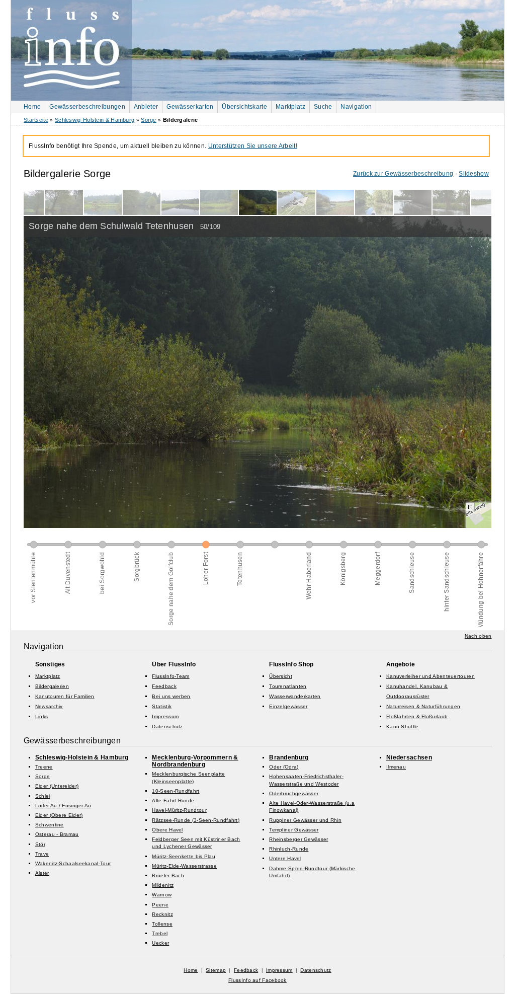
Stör (40, 844)
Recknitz (162, 914)
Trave (42, 854)
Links (41, 716)
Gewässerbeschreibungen (87, 106)
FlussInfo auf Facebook (257, 980)
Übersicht (280, 676)
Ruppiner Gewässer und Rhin (305, 820)
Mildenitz (163, 885)
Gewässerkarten (189, 106)
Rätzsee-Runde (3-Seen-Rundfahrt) (195, 820)
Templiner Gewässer (293, 829)
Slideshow (474, 173)
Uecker (160, 943)
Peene (160, 904)
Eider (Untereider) (56, 786)
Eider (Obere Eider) (59, 815)
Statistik (161, 706)
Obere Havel (167, 829)
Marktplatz (290, 106)
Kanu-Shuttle (402, 726)
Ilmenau (396, 767)
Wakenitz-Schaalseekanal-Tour (73, 863)
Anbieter (146, 106)
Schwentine (49, 824)
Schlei (42, 796)
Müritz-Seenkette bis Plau (183, 856)
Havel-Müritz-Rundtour (179, 810)
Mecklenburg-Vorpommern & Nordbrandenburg (195, 761)
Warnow (161, 894)
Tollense (162, 924)
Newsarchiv (49, 706)
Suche (323, 106)
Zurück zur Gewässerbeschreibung (403, 173)
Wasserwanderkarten (294, 696)
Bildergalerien (52, 686)
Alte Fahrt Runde (173, 800)
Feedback (164, 686)
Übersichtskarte (244, 106)
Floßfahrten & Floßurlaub (417, 716)
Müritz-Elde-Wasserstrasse (184, 866)
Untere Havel (285, 858)
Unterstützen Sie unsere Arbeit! (252, 145)
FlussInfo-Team (170, 676)
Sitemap (216, 970)
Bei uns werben (171, 696)
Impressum (165, 716)
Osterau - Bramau (57, 834)
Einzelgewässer (288, 706)
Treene (44, 767)
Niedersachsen (409, 757)
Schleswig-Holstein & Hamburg (94, 120)
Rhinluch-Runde (288, 849)
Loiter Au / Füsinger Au (63, 805)
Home (32, 106)
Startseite (36, 120)
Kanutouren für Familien (65, 696)
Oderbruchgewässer (293, 793)
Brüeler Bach (168, 875)
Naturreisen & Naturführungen (423, 706)
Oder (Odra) (283, 767)
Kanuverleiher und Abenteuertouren (430, 676)
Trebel (159, 933)
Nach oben (478, 636)
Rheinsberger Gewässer (298, 839)
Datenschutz (167, 726)
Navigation (356, 106)
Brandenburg (288, 757)
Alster (42, 873)
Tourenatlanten (287, 686)
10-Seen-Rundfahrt (175, 791)
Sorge (148, 120)
